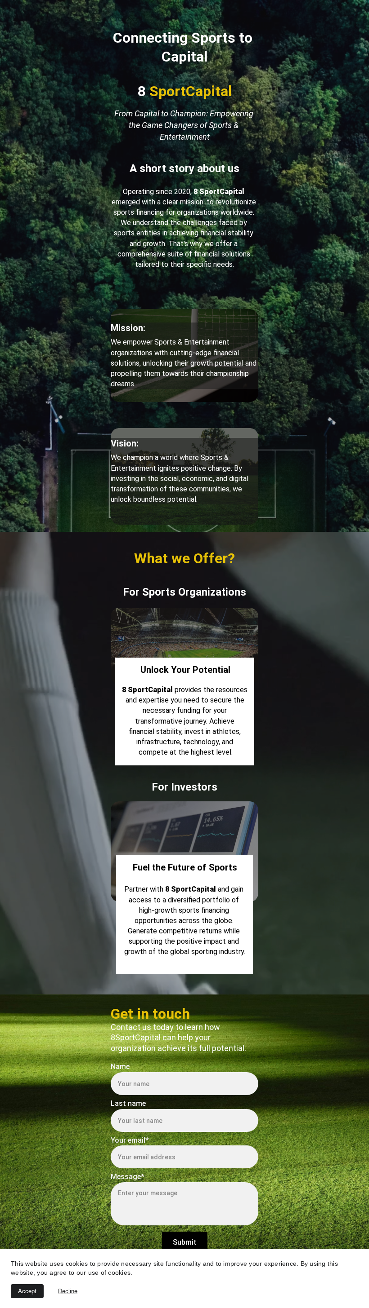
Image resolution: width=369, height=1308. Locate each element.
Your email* (130, 1140)
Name (120, 1066)
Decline (67, 1291)
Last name (128, 1103)
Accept (27, 1291)
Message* (127, 1176)
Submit (185, 1242)
